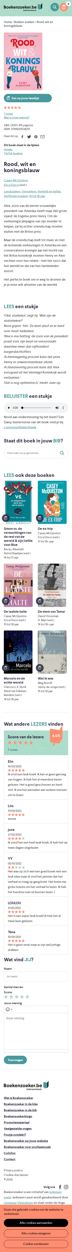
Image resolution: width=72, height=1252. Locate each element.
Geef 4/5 (22, 998)
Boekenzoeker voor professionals (27, 1147)
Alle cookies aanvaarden (36, 1223)
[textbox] (36, 1031)
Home (8, 22)
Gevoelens (29, 191)
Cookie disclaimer (16, 1175)
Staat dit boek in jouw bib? (63, 453)
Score (8, 992)
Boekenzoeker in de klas (21, 1104)
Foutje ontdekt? (15, 1135)
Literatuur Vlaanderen (18, 1203)
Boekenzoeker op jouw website (26, 1141)
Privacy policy (13, 1170)
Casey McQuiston (16, 180)
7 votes (8, 113)
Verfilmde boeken (16, 196)
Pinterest (35, 137)
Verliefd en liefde (49, 191)
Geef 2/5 (11, 998)
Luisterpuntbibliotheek (20, 427)
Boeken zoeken (54, 7)
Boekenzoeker (23, 7)
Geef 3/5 (17, 998)
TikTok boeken (13, 153)
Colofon (10, 1153)
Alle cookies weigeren (36, 1233)
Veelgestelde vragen (18, 1129)
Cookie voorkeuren (36, 1244)
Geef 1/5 (6, 998)
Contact (9, 1159)
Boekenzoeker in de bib (20, 1110)
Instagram (64, 1187)
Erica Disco (11, 185)
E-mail (42, 137)
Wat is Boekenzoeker (18, 1098)
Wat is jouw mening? (16, 117)
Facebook (22, 137)
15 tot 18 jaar (37, 196)
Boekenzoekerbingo (18, 1116)
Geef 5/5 (28, 998)
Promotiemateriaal (16, 1122)
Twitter (29, 137)
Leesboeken (12, 191)
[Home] (26, 1085)
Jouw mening (13, 1003)
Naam (8, 969)
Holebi (8, 149)
